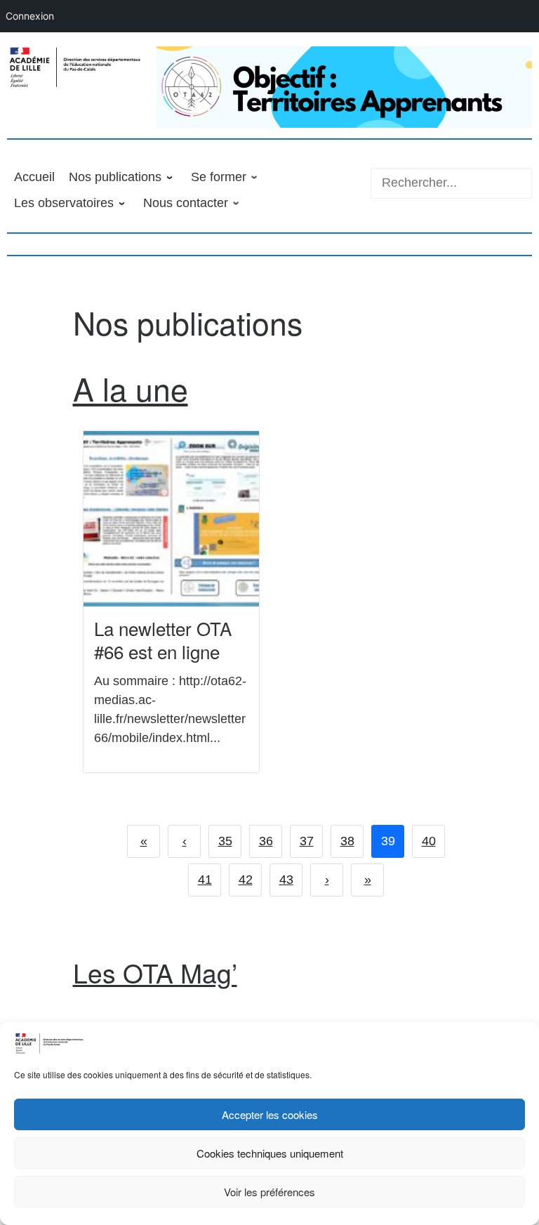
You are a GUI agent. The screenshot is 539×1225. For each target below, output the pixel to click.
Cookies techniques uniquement (270, 1153)
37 (307, 841)
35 (225, 841)
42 (246, 880)
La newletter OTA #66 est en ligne (163, 639)
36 (266, 841)
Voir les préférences (269, 1191)
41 (205, 880)
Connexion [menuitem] (30, 16)
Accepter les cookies (270, 1114)
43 (286, 880)
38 (347, 841)
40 (429, 841)
